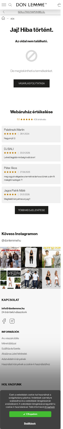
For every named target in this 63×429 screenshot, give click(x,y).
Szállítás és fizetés (11, 348)
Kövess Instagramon (20, 234)
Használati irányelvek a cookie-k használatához (26, 364)
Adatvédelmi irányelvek (14, 359)
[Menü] (4, 5)
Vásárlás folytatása (31, 83)
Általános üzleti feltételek (14, 353)
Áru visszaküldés (10, 338)
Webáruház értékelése (31, 111)
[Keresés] (10, 4)
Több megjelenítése (31, 210)
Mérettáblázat (9, 343)
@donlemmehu (11, 240)
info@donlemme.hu (13, 308)
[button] (59, 12)
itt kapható (49, 407)
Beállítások (30, 423)
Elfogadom (31, 414)
